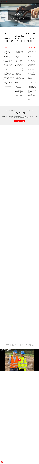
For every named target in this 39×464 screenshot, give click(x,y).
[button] (21, 1)
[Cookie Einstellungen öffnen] (2, 461)
